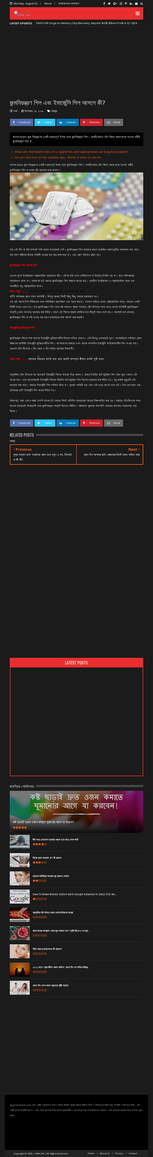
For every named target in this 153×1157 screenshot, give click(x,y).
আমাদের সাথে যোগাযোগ (68, 3)
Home (91, 1153)
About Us (105, 1153)
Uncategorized (138, 23)
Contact (133, 1153)
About (48, 3)
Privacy (119, 1153)
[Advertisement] (76, 63)
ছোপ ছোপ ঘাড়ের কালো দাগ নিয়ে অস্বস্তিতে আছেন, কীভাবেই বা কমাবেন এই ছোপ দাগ (58, 157)
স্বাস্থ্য (54, 111)
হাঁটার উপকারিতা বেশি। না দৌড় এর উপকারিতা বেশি (56, 291)
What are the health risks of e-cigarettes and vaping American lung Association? (71, 152)
